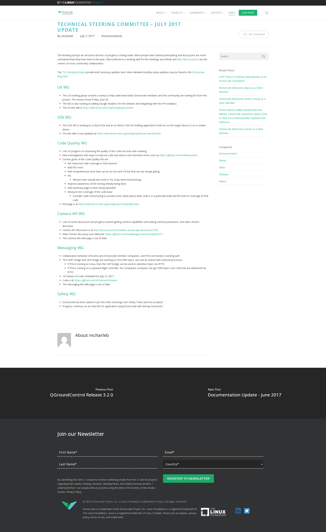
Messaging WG (70, 247)
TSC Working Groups (73, 72)
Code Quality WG (72, 142)
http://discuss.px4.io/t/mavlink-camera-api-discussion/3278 (126, 230)
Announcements (111, 36)
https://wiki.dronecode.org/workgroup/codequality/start (108, 204)
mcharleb (67, 36)
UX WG (63, 87)
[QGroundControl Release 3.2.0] (81, 393)
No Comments (256, 34)
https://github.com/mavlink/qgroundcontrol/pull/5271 (134, 234)
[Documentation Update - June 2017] (244, 393)
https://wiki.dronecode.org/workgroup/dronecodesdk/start (129, 133)
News (222, 167)
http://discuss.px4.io (188, 59)
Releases (224, 174)
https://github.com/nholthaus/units (178, 155)
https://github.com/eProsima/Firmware (96, 280)
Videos (222, 181)
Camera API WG (71, 213)
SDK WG (64, 117)
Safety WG (66, 293)
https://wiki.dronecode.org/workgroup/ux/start (108, 107)
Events (222, 160)
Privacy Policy (73, 491)
